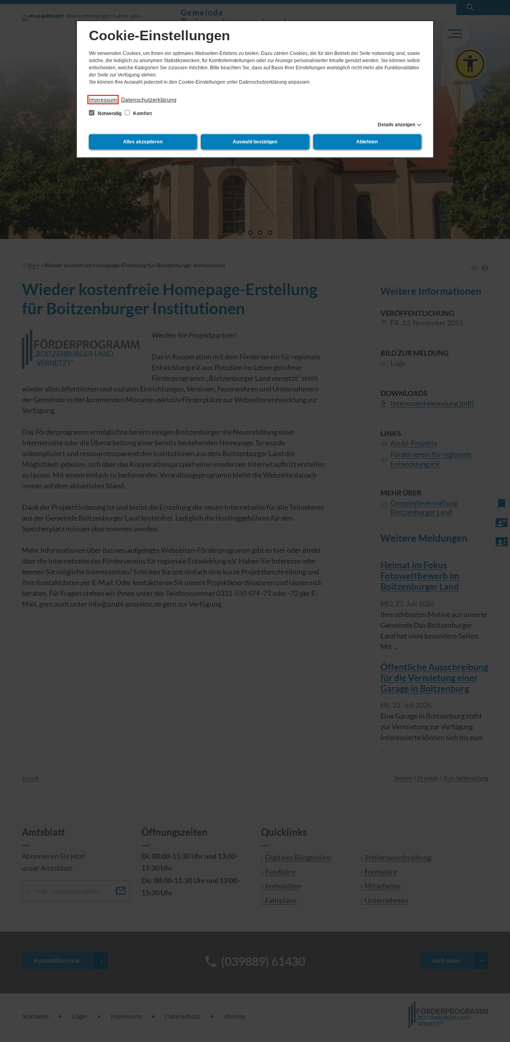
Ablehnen (367, 142)
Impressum (103, 99)
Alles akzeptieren (143, 142)
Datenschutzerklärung (149, 99)
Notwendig (109, 113)
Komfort (142, 113)
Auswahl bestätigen (255, 142)
